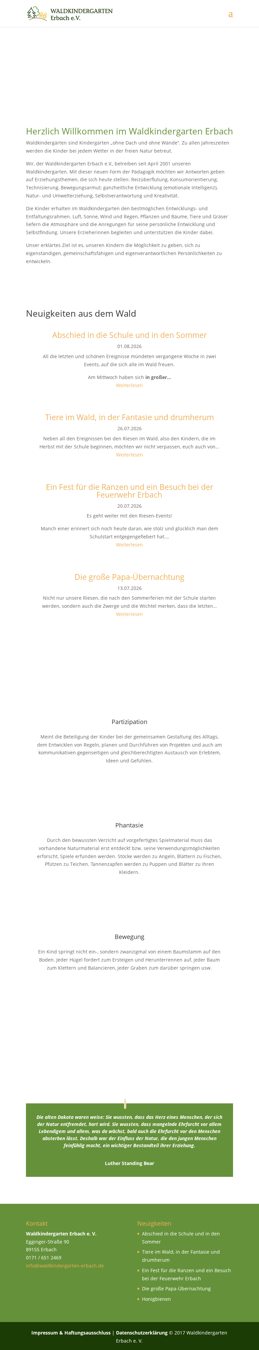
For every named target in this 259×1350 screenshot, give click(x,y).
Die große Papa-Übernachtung (176, 1288)
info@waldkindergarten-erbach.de (65, 1265)
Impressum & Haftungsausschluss (71, 1332)
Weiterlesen (129, 385)
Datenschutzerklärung (142, 1332)
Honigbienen (156, 1299)
